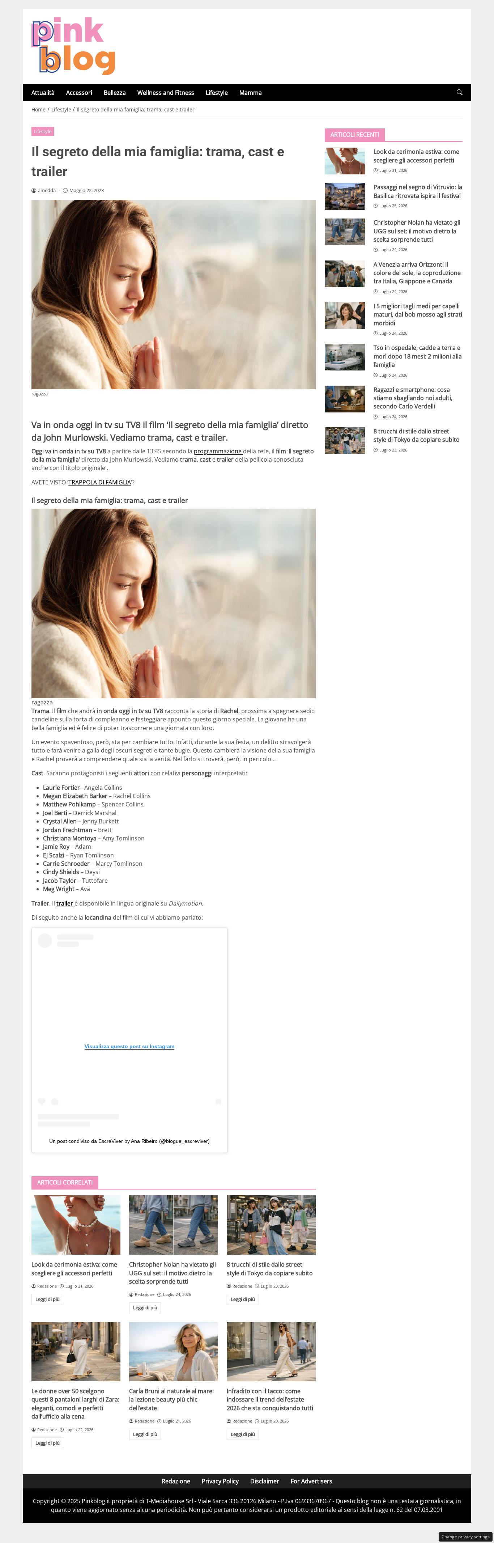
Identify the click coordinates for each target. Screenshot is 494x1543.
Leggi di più (47, 1299)
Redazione (176, 1481)
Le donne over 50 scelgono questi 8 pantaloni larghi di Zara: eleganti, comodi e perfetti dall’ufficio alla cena (75, 1403)
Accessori (79, 93)
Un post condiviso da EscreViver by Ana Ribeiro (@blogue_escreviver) (129, 1141)
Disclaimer (264, 1481)
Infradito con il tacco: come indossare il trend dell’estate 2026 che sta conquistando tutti (270, 1399)
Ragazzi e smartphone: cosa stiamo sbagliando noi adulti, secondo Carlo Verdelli (413, 397)
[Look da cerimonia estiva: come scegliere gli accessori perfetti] (75, 1225)
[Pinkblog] (73, 46)
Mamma (250, 93)
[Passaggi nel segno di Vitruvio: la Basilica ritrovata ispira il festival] (345, 196)
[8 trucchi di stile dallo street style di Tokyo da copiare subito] (271, 1225)
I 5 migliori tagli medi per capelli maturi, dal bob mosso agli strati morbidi (418, 314)
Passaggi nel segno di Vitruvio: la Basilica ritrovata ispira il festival (418, 191)
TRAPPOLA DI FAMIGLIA (99, 482)
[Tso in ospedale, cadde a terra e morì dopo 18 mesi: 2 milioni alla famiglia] (345, 357)
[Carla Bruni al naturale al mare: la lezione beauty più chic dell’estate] (173, 1351)
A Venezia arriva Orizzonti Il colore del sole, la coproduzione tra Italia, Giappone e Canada (417, 272)
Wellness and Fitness (165, 93)
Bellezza (115, 93)
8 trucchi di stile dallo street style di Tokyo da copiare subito (270, 1268)
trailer (65, 903)
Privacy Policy (220, 1481)
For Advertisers (311, 1481)
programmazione (218, 451)
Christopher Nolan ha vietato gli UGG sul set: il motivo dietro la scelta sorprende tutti (172, 1272)
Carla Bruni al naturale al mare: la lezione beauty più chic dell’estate (171, 1399)
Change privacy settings (466, 1537)
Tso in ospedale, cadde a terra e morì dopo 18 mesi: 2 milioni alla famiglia (418, 356)
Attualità (43, 93)
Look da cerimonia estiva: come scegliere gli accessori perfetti (74, 1268)
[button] (460, 92)
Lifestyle (217, 93)
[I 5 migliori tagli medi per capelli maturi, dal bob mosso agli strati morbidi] (345, 315)
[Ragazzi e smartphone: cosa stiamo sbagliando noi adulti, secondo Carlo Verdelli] (345, 398)
